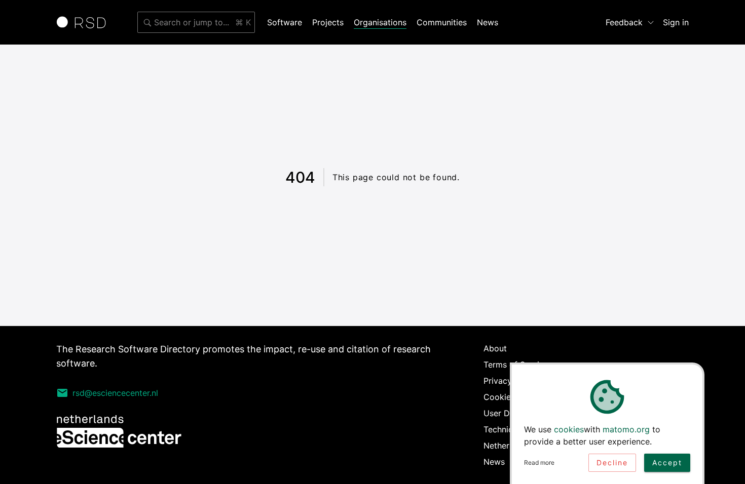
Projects (328, 22)
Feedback (624, 22)
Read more (539, 462)
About (495, 348)
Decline (612, 462)
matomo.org (626, 429)
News (487, 22)
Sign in (676, 22)
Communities (442, 22)
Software (284, 22)
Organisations (380, 22)
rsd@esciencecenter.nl (115, 393)
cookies (569, 429)
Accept (667, 462)
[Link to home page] (84, 22)
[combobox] (196, 22)
